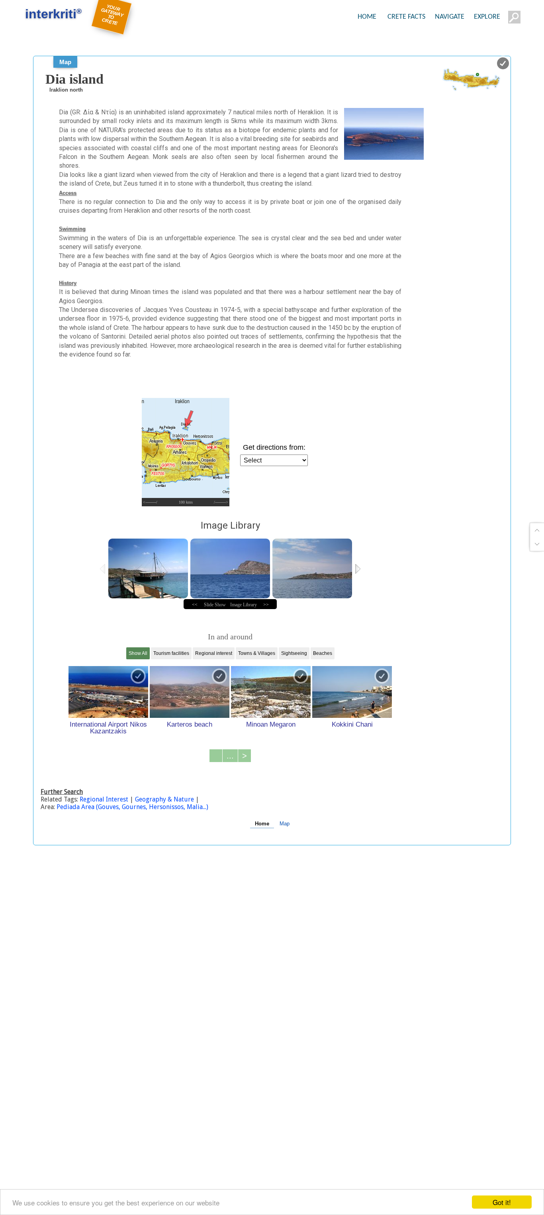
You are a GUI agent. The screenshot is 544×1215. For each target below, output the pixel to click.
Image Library (243, 605)
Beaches (322, 653)
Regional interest (213, 653)
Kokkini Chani (352, 724)
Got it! (502, 1202)
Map (65, 62)
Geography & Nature (164, 799)
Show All (138, 653)
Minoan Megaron (270, 724)
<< (195, 605)
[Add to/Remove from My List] (138, 676)
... (230, 755)
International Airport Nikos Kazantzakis (108, 728)
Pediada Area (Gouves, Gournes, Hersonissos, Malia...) (132, 807)
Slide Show (215, 605)
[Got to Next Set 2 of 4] (358, 568)
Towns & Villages (256, 653)
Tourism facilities (171, 653)
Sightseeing (294, 653)
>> (266, 605)
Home (262, 824)
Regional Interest (105, 799)
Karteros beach (189, 724)
